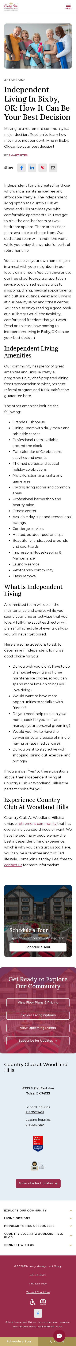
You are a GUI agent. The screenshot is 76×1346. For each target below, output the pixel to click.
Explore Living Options (38, 1015)
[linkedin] (32, 168)
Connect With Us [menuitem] (19, 1245)
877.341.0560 (38, 1274)
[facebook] (21, 168)
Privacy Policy (38, 1283)
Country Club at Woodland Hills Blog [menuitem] (33, 1235)
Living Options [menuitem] (17, 1218)
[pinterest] (42, 168)
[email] (53, 168)
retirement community (37, 824)
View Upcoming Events (38, 1028)
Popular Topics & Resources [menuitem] (29, 1226)
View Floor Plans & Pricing (38, 1002)
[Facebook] (38, 1313)
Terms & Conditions (38, 1292)
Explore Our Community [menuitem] (25, 1210)
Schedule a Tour (38, 947)
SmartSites (18, 155)
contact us (13, 865)
